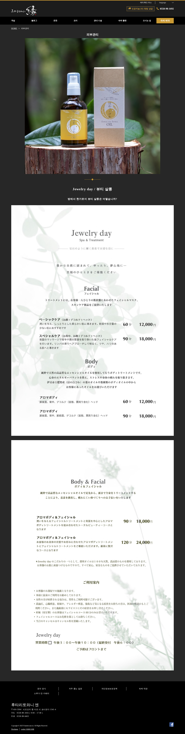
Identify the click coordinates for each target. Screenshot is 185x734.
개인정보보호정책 (109, 689)
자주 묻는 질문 (75, 689)
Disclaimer (14, 729)
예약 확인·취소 (146, 2)
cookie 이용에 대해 (27, 729)
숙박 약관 (143, 689)
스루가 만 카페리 (41, 693)
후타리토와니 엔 (25, 705)
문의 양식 (41, 689)
